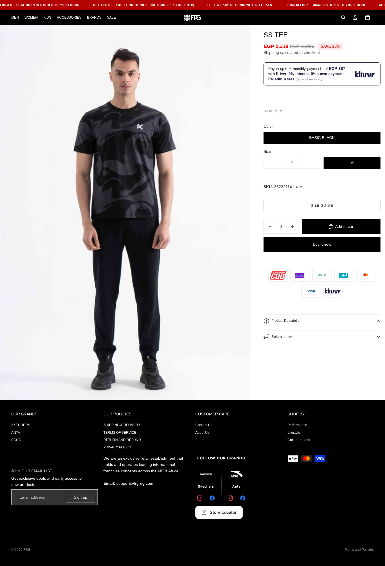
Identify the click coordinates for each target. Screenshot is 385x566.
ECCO (16, 440)
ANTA (15, 433)
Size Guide (322, 206)
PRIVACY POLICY (117, 447)
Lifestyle (293, 433)
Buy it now (322, 244)
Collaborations (298, 440)
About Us (202, 433)
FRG (26, 550)
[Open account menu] (355, 17)
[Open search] (343, 17)
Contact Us (203, 425)
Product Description (286, 321)
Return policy (281, 337)
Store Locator (223, 512)
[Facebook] (212, 498)
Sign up (80, 497)
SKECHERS (20, 425)
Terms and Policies (359, 550)
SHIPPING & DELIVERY (121, 425)
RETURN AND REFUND (122, 440)
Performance (297, 425)
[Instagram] (199, 498)
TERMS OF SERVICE (119, 433)
